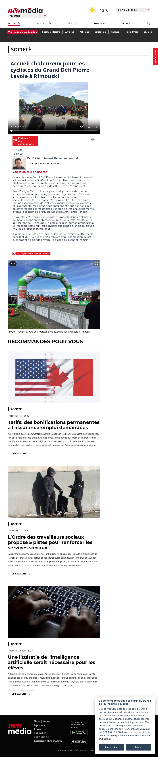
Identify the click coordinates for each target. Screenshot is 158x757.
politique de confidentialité (124, 735)
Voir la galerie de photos (29, 172)
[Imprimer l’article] (92, 140)
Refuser (138, 747)
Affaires (69, 31)
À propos (39, 725)
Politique (84, 31)
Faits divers (131, 31)
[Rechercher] (148, 23)
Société (148, 31)
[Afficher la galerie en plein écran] (96, 263)
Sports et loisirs (51, 31)
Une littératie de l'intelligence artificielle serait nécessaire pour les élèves (51, 662)
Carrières (40, 729)
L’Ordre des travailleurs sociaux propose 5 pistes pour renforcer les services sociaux (50, 542)
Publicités (40, 733)
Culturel (115, 31)
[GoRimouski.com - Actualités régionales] (25, 10)
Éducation (100, 31)
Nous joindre (42, 721)
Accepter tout (111, 747)
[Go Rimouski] (20, 732)
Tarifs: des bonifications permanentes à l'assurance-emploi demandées (54, 424)
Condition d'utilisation (48, 741)
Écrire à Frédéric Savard (45, 163)
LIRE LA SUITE (19, 453)
